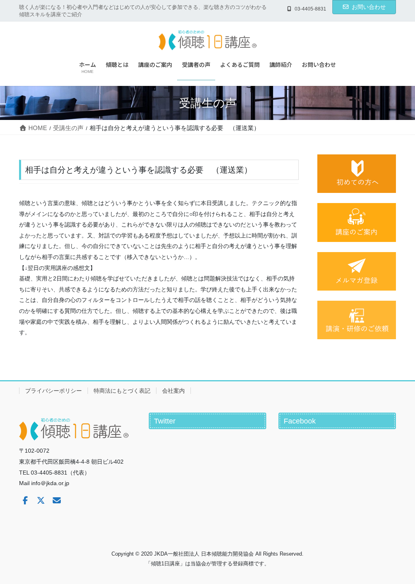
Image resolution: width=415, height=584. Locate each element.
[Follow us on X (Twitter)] (41, 500)
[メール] (57, 500)
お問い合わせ (369, 7)
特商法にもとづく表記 (122, 390)
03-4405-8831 (310, 9)
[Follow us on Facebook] (25, 500)
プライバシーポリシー (53, 390)
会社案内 (173, 390)
